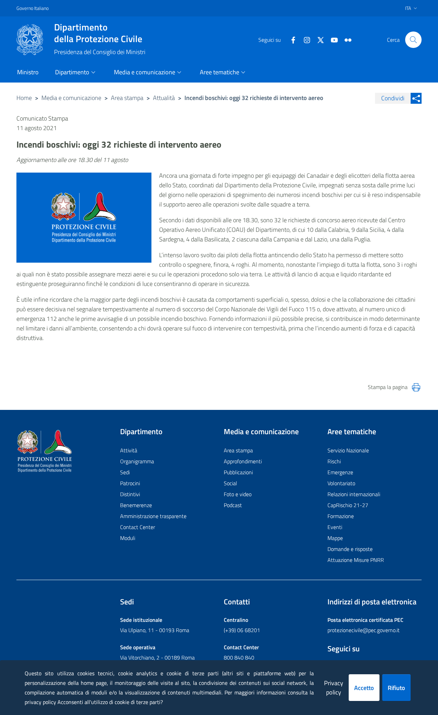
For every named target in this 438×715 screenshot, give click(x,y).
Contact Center (137, 527)
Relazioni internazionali (353, 494)
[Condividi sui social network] (416, 98)
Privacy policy (333, 687)
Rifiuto (396, 687)
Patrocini (130, 483)
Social (230, 483)
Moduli (127, 538)
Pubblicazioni (238, 472)
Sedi (125, 472)
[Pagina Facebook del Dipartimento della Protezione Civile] (290, 39)
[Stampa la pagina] (416, 387)
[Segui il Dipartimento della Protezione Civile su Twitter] (318, 39)
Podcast (233, 505)
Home (24, 97)
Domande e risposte (350, 549)
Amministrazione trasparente (153, 516)
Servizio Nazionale (348, 450)
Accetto (364, 687)
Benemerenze (136, 505)
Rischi (334, 461)
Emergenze (340, 472)
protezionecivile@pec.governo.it (363, 630)
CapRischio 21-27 (347, 505)
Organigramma (137, 461)
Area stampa (127, 97)
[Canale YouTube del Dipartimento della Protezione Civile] (331, 39)
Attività (128, 450)
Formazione (340, 516)
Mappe (335, 538)
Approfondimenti (243, 461)
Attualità (164, 97)
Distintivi (130, 494)
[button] (413, 40)
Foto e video (238, 494)
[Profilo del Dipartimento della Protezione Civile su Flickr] (345, 39)
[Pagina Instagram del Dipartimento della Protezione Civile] (304, 39)
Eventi (334, 527)
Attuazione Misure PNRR (355, 560)
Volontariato (341, 483)
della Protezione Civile (98, 33)
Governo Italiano (32, 8)
